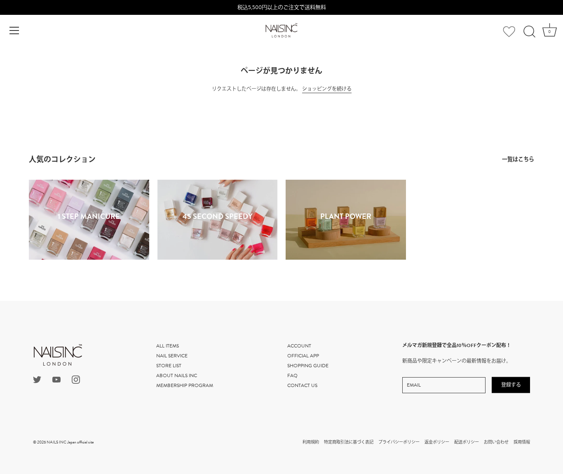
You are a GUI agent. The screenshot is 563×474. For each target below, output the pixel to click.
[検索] (529, 32)
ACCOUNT (299, 346)
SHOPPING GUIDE (307, 365)
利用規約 (311, 442)
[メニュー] (14, 30)
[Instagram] (76, 379)
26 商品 (89, 224)
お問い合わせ (496, 442)
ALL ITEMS (167, 346)
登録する (511, 385)
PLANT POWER (345, 216)
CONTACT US (302, 385)
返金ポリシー (437, 442)
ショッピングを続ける (327, 89)
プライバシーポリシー (399, 442)
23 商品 (346, 224)
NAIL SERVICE (172, 355)
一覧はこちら (518, 159)
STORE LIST (168, 365)
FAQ (292, 375)
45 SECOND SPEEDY (217, 216)
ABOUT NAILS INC (176, 375)
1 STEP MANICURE (89, 216)
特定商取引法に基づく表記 (348, 442)
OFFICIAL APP (303, 355)
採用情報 (522, 442)
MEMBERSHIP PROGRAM (184, 385)
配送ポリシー (466, 442)
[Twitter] (37, 379)
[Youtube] (56, 379)
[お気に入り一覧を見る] (509, 32)
